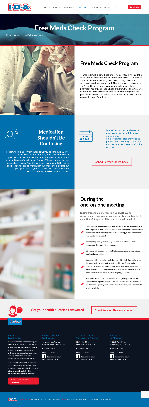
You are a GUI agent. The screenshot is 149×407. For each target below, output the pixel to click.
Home (47, 7)
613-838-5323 (117, 349)
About (55, 7)
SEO (89, 399)
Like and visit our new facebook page (51, 358)
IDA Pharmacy (25, 399)
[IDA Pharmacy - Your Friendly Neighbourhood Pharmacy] (19, 7)
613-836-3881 (83, 349)
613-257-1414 (49, 349)
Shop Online (134, 7)
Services (82, 7)
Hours (52, 352)
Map (44, 352)
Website (64, 399)
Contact (107, 7)
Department (68, 7)
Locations (95, 7)
